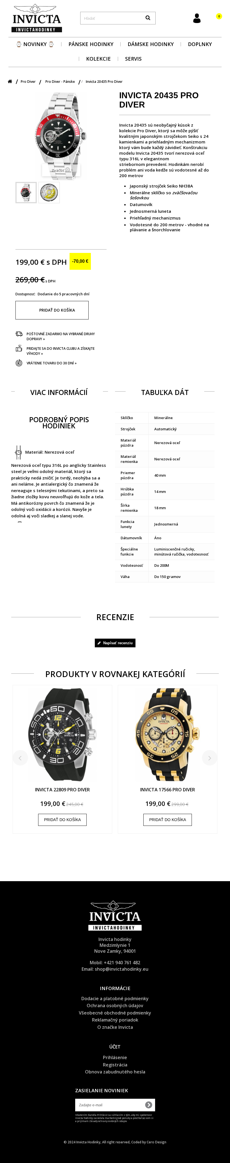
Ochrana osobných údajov (115, 1005)
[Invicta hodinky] (37, 17)
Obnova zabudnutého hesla (115, 1072)
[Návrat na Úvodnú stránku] (9, 81)
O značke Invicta (115, 1027)
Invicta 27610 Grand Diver (167, 790)
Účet (115, 1047)
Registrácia (115, 1065)
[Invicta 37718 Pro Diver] (62, 737)
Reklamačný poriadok (115, 1020)
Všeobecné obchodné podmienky (115, 1013)
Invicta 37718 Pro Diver (62, 790)
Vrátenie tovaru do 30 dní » (52, 363)
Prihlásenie (115, 1057)
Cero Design (156, 1142)
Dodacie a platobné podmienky (115, 998)
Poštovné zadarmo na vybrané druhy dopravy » (61, 336)
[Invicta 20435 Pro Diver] (26, 192)
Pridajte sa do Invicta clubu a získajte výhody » (61, 351)
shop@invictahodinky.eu (121, 969)
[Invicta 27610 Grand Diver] (167, 737)
